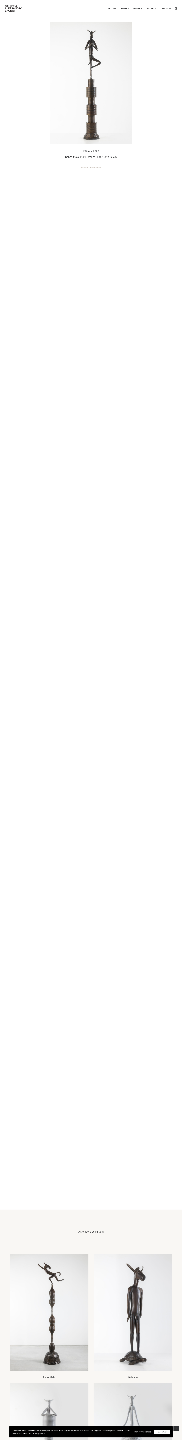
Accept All (162, 1432)
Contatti (166, 8)
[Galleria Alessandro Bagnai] (13, 8)
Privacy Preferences (143, 1432)
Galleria (137, 8)
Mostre (124, 8)
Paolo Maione (91, 151)
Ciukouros (133, 1377)
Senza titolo (49, 1377)
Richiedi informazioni (91, 167)
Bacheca (151, 8)
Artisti (112, 8)
